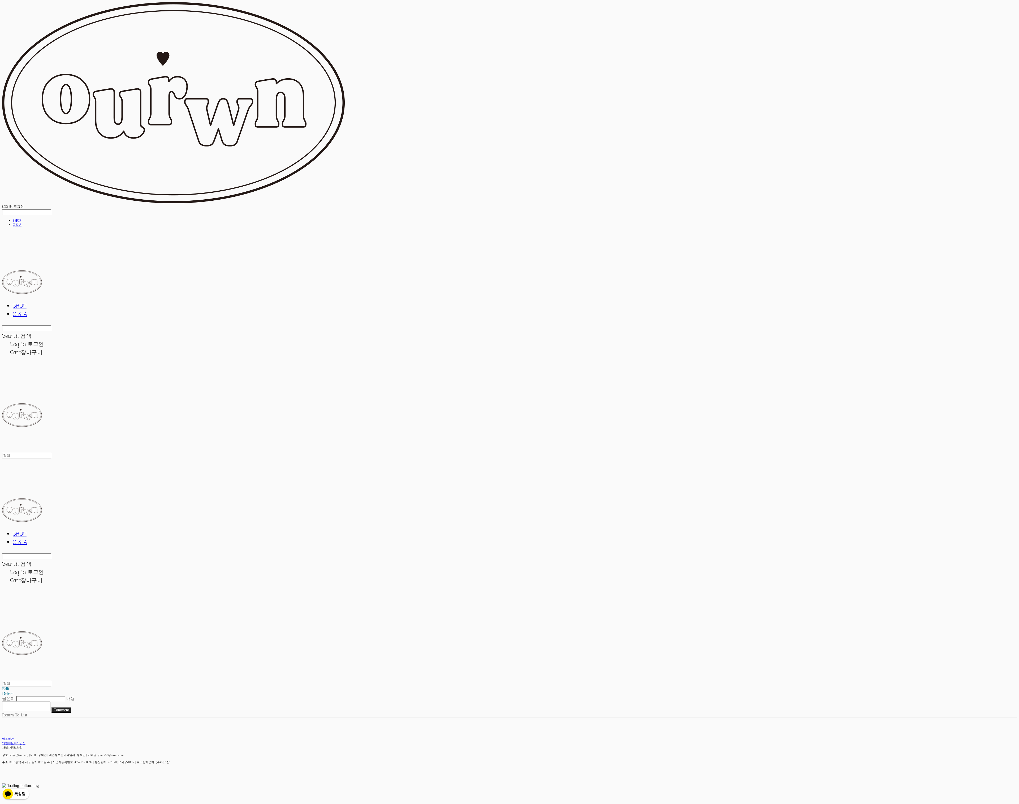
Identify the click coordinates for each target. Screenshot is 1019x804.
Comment (61, 710)
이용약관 (8, 738)
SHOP (17, 220)
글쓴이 (8, 698)
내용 (70, 698)
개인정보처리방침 (13, 743)
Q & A (17, 225)
